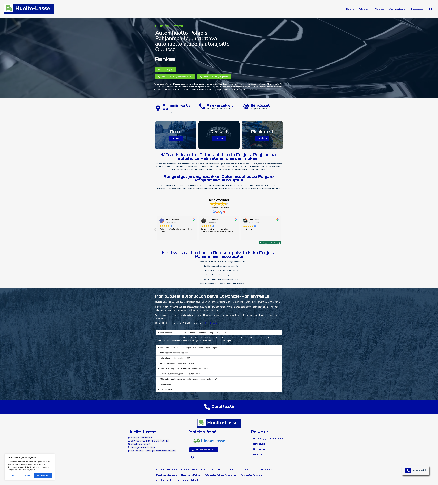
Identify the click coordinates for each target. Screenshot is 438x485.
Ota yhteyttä (419, 470)
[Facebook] (430, 9)
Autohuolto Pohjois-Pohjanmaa (220, 475)
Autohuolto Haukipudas (193, 469)
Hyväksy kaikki (42, 475)
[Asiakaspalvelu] (202, 106)
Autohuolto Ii (216, 469)
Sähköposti (260, 105)
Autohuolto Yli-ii (164, 480)
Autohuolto (259, 449)
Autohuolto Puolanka (251, 475)
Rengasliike (259, 444)
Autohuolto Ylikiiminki (188, 480)
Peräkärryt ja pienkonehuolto (268, 438)
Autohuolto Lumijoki (166, 475)
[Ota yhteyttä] (207, 407)
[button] (283, 230)
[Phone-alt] (408, 470)
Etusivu (350, 9)
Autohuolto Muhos (190, 475)
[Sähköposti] (246, 106)
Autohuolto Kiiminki (263, 469)
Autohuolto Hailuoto (166, 469)
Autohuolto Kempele (237, 469)
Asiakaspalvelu (220, 105)
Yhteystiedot (416, 9)
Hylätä (27, 475)
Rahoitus (379, 9)
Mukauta (14, 475)
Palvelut (363, 9)
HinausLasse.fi (211, 323)
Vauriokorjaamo (397, 9)
